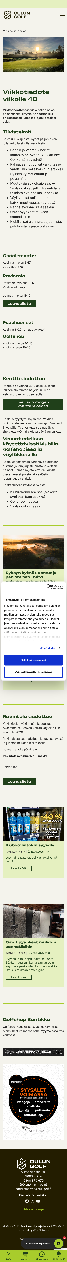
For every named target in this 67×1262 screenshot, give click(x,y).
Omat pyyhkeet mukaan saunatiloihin (31, 944)
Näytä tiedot (47, 648)
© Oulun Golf (11, 1226)
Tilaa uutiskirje (33, 1209)
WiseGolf (58, 1226)
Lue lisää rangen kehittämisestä (33, 404)
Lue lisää (18, 868)
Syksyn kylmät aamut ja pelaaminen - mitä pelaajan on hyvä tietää (31, 577)
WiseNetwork (41, 1230)
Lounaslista (19, 303)
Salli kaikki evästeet (33, 660)
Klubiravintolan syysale (30, 845)
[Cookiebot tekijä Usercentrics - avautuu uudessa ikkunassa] (47, 586)
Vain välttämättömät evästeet (33, 672)
